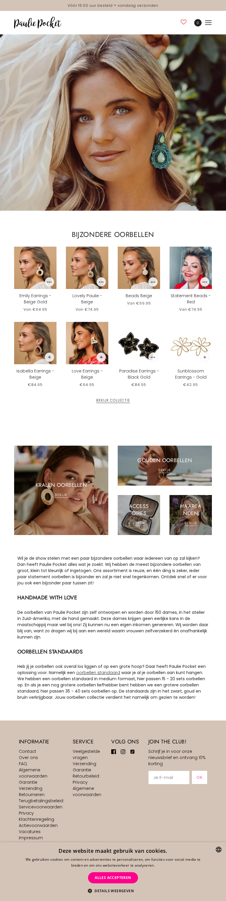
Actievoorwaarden (38, 825)
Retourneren (31, 795)
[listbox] (219, 849)
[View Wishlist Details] (184, 22)
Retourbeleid (86, 776)
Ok (199, 777)
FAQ (23, 764)
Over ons (28, 757)
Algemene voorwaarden (33, 773)
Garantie (28, 782)
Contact (27, 751)
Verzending (30, 788)
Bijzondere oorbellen (113, 234)
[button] (113, 891)
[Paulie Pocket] (38, 22)
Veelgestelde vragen (86, 754)
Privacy (26, 813)
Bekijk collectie (113, 401)
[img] (113, 751)
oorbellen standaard (98, 673)
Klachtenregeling (36, 819)
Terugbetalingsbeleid (41, 801)
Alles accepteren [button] (113, 877)
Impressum (31, 838)
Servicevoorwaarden (40, 807)
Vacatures (30, 832)
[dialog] (113, 871)
